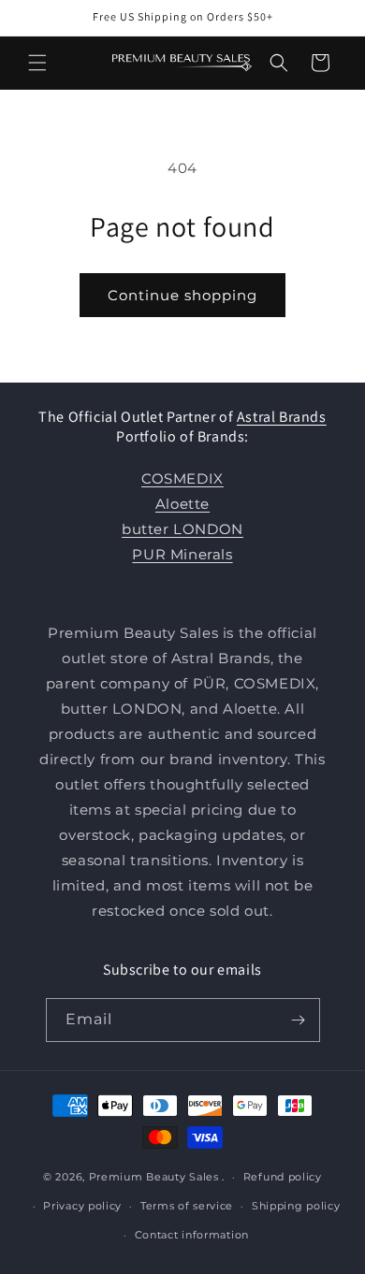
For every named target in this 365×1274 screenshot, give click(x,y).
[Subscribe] (298, 1020)
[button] (37, 62)
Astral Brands (282, 417)
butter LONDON (182, 529)
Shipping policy (296, 1205)
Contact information (192, 1234)
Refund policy (282, 1176)
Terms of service (186, 1205)
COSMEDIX (182, 478)
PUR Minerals (182, 554)
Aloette (182, 504)
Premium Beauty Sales (154, 1176)
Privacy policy (82, 1205)
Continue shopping (182, 295)
